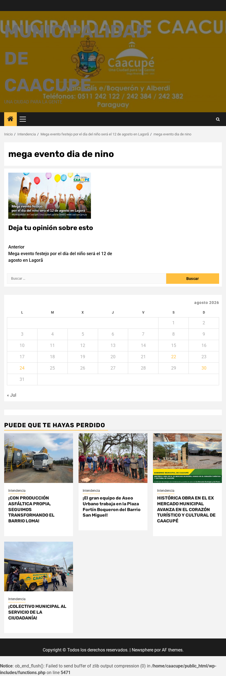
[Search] (217, 119)
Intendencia (17, 491)
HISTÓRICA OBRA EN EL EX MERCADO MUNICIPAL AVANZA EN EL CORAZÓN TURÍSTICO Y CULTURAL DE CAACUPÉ (186, 509)
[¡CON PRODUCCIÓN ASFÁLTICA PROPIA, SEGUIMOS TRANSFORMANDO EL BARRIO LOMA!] (38, 458)
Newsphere (142, 650)
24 (22, 368)
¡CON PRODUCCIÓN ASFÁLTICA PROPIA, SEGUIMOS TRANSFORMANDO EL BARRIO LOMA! (31, 509)
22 (173, 356)
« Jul (11, 395)
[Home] (10, 119)
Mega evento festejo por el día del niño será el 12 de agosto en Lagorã (60, 253)
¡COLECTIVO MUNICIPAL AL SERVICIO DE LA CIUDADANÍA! (37, 612)
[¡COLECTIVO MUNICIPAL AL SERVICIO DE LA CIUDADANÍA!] (38, 566)
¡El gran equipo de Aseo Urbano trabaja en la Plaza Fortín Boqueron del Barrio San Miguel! (112, 506)
